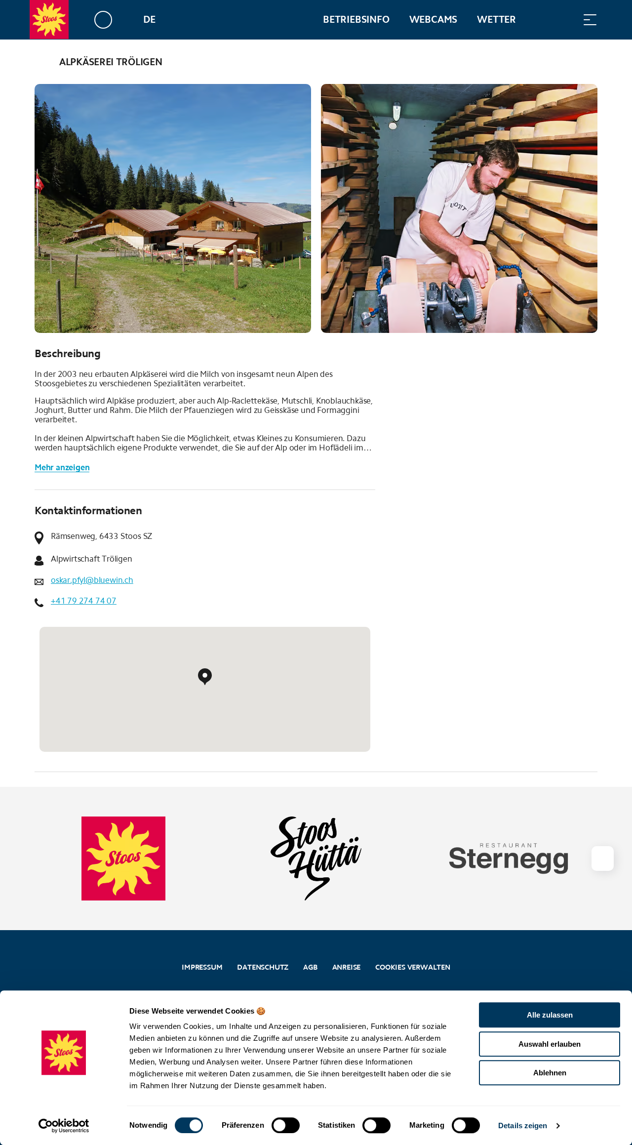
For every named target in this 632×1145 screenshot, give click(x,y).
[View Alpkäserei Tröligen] (173, 208)
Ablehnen (549, 1072)
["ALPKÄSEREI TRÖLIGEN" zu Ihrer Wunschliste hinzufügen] (587, 62)
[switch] (286, 1125)
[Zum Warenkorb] (540, 19)
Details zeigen (522, 1125)
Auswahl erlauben (549, 1044)
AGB (310, 967)
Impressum (202, 967)
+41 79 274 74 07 (84, 601)
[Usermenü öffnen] (108, 19)
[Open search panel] (565, 19)
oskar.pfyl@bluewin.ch (92, 580)
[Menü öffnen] (590, 19)
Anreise (346, 967)
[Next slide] (602, 858)
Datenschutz (262, 967)
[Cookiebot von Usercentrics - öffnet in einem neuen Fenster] (64, 1125)
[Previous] (43, 62)
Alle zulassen (550, 1015)
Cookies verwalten (412, 966)
